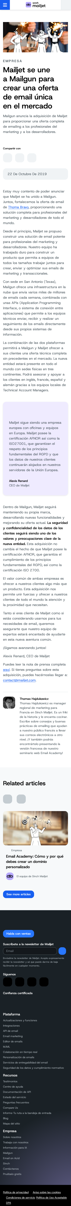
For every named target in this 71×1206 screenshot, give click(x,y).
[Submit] (62, 951)
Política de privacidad (16, 1192)
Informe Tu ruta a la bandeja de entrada (27, 1113)
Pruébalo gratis (12, 1174)
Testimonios (10, 1081)
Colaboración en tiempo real (20, 1052)
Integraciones (11, 1025)
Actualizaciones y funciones (20, 1020)
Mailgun (8, 1153)
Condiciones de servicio (20, 1197)
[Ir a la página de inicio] (35, 5)
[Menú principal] (5, 5)
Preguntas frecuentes (16, 1102)
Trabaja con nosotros (15, 1142)
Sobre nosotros (12, 1137)
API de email (10, 1031)
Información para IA (15, 1147)
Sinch (6, 1163)
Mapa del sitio (11, 1123)
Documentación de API (17, 1092)
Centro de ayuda (13, 1086)
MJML (6, 1046)
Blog (5, 1118)
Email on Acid (11, 1158)
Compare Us (10, 1107)
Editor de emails (13, 1041)
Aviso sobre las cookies (47, 1192)
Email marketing (13, 1036)
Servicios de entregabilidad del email (25, 1062)
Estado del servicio (14, 1097)
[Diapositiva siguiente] (21, 799)
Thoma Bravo (18, 207)
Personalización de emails (18, 1057)
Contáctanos (11, 1168)
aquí (6, 669)
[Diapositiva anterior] (7, 799)
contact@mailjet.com (19, 680)
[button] (66, 5)
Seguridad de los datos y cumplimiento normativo (33, 1067)
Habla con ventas (18, 934)
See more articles (18, 894)
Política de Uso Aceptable (51, 1197)
